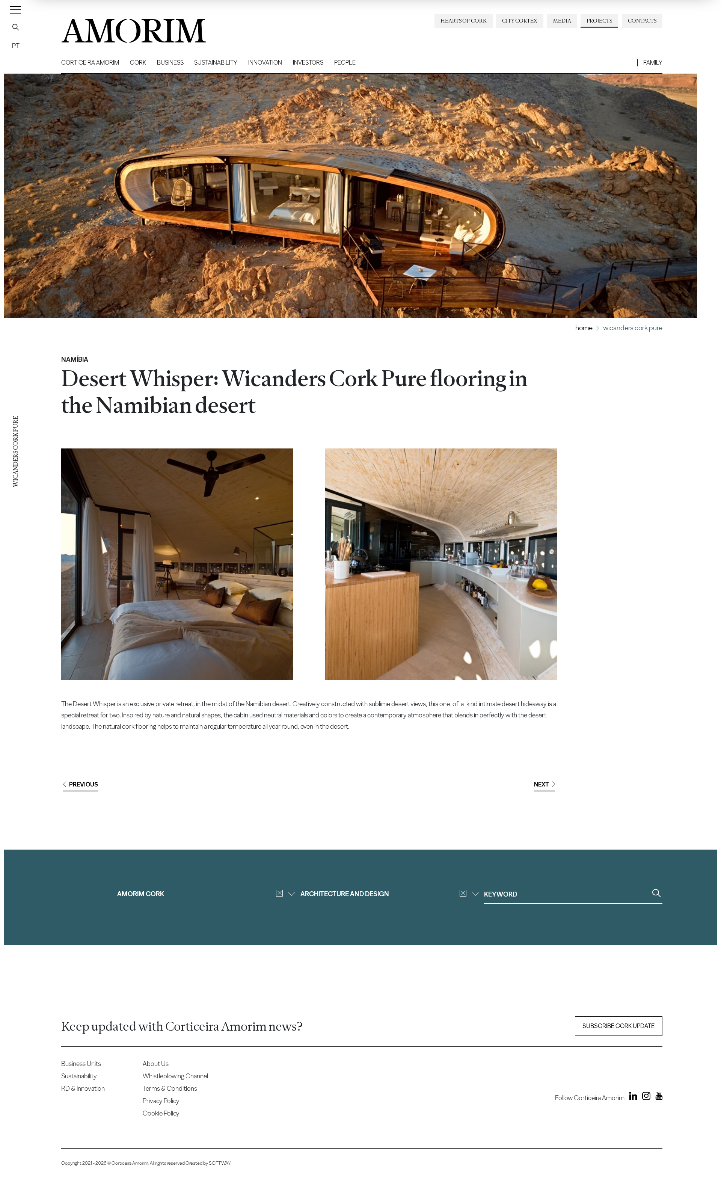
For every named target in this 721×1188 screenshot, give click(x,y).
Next (541, 784)
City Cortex (519, 20)
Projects (599, 20)
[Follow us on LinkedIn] (632, 1097)
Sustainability (215, 62)
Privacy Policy (161, 1101)
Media (562, 20)
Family (652, 62)
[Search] (16, 27)
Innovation (265, 62)
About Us (156, 1063)
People (345, 62)
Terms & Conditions (170, 1088)
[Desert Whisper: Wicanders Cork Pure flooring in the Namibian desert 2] (441, 564)
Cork (138, 62)
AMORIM (121, 28)
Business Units (81, 1063)
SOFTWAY (220, 1163)
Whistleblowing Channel (175, 1076)
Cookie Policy (161, 1113)
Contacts (642, 20)
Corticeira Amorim (90, 62)
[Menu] (15, 9)
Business (170, 62)
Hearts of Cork (463, 20)
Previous (83, 784)
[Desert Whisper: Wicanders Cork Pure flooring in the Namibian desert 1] (177, 564)
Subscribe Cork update (618, 1025)
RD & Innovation (83, 1088)
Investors (308, 62)
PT (16, 46)
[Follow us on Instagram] (644, 1097)
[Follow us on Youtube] (657, 1097)
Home (584, 327)
